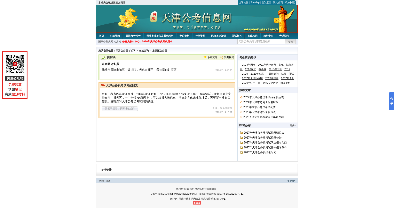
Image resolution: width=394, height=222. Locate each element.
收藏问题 (213, 57)
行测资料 (200, 35)
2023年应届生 (258, 73)
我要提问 (229, 57)
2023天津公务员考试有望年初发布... (264, 117)
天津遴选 (274, 73)
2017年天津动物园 (252, 78)
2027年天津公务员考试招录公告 (263, 137)
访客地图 (244, 2)
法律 (283, 73)
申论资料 (184, 35)
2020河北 (250, 69)
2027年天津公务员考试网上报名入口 (265, 142)
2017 (287, 69)
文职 (281, 64)
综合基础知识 (218, 35)
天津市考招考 (133, 35)
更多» (293, 125)
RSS (101, 180)
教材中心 (268, 35)
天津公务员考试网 (125, 50)
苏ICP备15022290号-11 (230, 193)
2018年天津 (275, 69)
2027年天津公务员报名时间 (260, 152)
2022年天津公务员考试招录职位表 (263, 97)
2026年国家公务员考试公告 (259, 107)
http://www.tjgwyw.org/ (182, 193)
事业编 (262, 69)
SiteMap (255, 2)
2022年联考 (271, 78)
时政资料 (285, 82)
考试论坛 (284, 35)
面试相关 (237, 35)
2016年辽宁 (248, 82)
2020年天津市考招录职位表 (259, 112)
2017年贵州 (287, 78)
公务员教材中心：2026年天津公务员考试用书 (147, 41)
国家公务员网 (105, 41)
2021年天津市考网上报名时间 (260, 102)
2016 (245, 73)
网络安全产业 (270, 82)
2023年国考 (248, 64)
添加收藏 (290, 2)
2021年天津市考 (267, 64)
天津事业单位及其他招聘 (160, 35)
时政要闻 (115, 35)
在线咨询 (253, 35)
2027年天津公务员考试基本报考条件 (265, 147)
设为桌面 (266, 2)
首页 (101, 35)
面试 (291, 73)
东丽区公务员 (159, 50)
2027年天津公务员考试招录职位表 (264, 132)
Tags (107, 180)
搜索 (290, 41)
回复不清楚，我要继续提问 (120, 108)
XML (223, 198)
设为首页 (278, 2)
